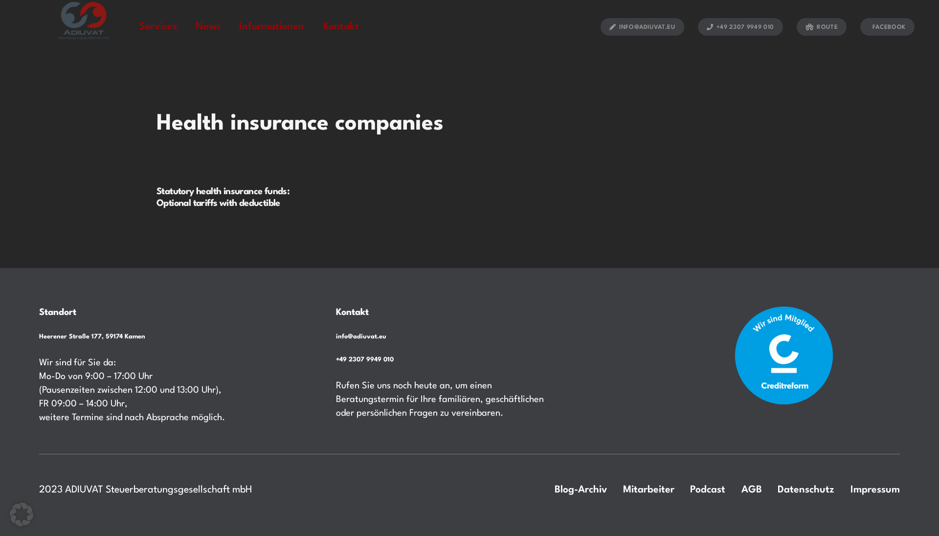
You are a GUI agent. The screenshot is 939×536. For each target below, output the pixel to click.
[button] (21, 514)
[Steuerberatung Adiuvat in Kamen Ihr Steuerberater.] (83, 26)
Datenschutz (806, 490)
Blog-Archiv (581, 490)
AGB (751, 490)
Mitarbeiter (648, 490)
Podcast (707, 490)
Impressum (875, 490)
